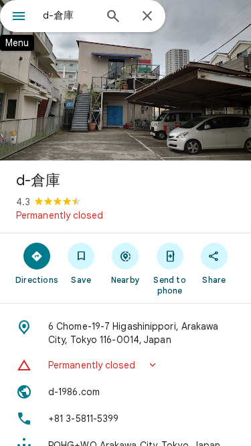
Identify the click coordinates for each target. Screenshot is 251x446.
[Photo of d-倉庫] (125, 80)
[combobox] (68, 15)
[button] (125, 365)
